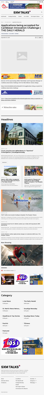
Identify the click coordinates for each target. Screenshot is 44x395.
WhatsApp (32, 382)
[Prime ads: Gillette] (22, 279)
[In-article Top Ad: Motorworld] (22, 76)
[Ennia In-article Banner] (22, 107)
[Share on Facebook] (38, 37)
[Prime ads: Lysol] (7, 279)
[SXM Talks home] (21, 12)
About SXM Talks (7, 2)
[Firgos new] (36, 279)
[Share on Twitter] (40, 37)
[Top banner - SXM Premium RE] (22, 6)
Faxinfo (20, 16)
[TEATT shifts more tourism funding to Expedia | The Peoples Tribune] (22, 201)
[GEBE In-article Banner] (22, 92)
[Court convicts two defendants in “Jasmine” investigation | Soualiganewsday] (22, 134)
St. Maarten (3, 382)
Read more (5, 162)
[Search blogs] (38, 2)
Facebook (32, 378)
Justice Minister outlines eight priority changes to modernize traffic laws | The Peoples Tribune (21, 234)
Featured (16, 33)
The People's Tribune (20, 386)
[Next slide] (42, 242)
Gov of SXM (26, 16)
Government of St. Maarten (22, 388)
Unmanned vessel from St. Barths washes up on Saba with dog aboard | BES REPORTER (20, 224)
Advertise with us (5, 380)
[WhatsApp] (42, 1)
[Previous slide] (40, 242)
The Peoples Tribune (35, 16)
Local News (11, 33)
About (2, 378)
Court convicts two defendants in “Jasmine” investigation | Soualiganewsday (17, 151)
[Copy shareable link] (36, 37)
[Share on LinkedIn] (42, 37)
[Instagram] (40, 1)
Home (2, 22)
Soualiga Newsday (12, 16)
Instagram (32, 380)
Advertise (2, 1)
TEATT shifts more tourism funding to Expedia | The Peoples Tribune (18, 215)
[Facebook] (39, 1)
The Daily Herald (8, 22)
